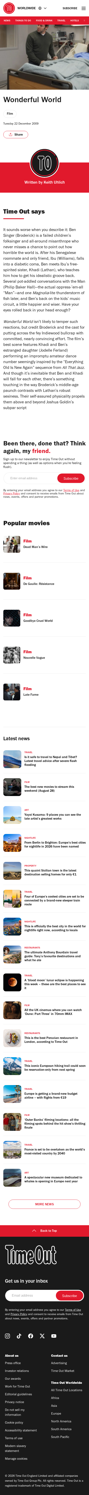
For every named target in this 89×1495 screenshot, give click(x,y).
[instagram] (7, 1336)
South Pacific (60, 1437)
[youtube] (53, 1336)
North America (61, 1421)
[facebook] (30, 1336)
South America (61, 1429)
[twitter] (42, 1336)
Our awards (13, 1379)
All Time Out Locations (66, 1390)
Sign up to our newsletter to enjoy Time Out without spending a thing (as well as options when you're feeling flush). (42, 463)
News (7, 21)
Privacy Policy (11, 494)
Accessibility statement (21, 1430)
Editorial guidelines (18, 1394)
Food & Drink (44, 21)
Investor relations (17, 1371)
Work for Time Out (17, 1387)
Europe (56, 1414)
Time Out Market (62, 1371)
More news (44, 1204)
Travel (61, 21)
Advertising (59, 1363)
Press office (13, 1363)
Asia (54, 1406)
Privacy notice (14, 1402)
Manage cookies (16, 1459)
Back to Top (48, 1231)
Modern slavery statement (15, 1449)
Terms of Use (71, 490)
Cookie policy (14, 1423)
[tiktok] (19, 1336)
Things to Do (23, 21)
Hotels (74, 21)
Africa (55, 1398)
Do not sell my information (15, 1413)
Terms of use (14, 1438)
